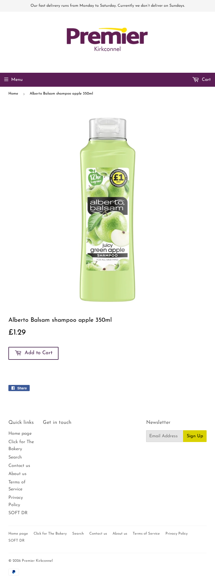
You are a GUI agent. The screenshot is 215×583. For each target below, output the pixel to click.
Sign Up (195, 436)
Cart (205, 79)
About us (17, 474)
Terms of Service (146, 533)
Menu (17, 79)
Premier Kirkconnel (37, 561)
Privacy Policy (176, 533)
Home (13, 93)
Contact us (19, 466)
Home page (20, 433)
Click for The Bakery (50, 533)
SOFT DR (18, 513)
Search (15, 457)
